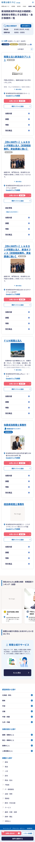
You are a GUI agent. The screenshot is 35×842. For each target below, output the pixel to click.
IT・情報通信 (9, 789)
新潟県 (13, 6)
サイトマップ (7, 828)
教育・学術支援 (10, 803)
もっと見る (17, 673)
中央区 (24, 6)
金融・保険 (8, 794)
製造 (6, 766)
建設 (6, 762)
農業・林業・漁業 (11, 812)
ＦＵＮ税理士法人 (13, 340)
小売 (6, 771)
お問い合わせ (9, 832)
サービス (8, 807)
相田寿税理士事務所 (14, 504)
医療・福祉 (8, 816)
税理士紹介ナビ (5, 6)
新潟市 (19, 6)
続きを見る (18, 89)
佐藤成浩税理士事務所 (15, 424)
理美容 (7, 798)
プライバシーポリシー (18, 828)
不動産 (7, 785)
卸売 (6, 776)
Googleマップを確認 (13, 95)
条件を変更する (26, 26)
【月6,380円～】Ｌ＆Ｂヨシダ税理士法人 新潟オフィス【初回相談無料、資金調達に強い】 (17, 251)
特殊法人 (8, 821)
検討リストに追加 (18, 106)
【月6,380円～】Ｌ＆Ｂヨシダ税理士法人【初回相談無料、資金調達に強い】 (17, 145)
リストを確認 (27, 833)
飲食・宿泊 (8, 780)
